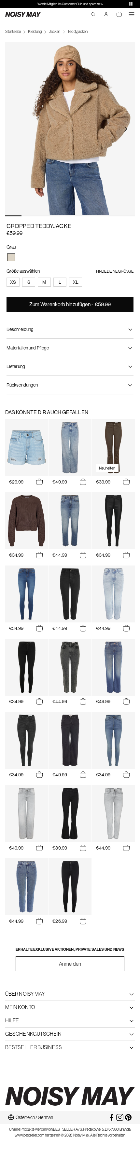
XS (13, 282)
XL (75, 282)
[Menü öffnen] (131, 14)
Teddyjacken (77, 31)
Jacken (54, 31)
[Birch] (11, 257)
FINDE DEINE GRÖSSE (114, 271)
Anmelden (70, 964)
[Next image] (126, 129)
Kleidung (35, 31)
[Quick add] (39, 481)
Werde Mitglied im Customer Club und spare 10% (70, 4)
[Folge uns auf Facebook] (111, 1117)
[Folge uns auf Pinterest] (128, 1117)
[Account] (106, 14)
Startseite (13, 31)
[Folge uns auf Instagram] (120, 1117)
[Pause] (130, 4)
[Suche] (93, 14)
